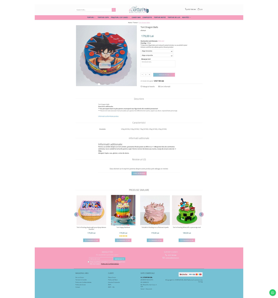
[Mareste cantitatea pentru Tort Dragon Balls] (149, 74)
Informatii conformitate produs (108, 116)
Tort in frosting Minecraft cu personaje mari (187, 227)
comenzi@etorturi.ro (172, 258)
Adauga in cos (164, 75)
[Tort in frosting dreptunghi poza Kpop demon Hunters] (91, 210)
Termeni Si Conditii (81, 280)
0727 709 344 (172, 255)
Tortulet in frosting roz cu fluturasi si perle (155, 227)
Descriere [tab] (139, 98)
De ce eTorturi (79, 277)
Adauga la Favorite (148, 86)
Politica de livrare (80, 285)
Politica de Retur (113, 280)
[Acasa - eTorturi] (139, 9)
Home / (130, 22)
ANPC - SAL (111, 287)
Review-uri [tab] (139, 159)
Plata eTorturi (112, 277)
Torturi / (135, 22)
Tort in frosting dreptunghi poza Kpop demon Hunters (91, 228)
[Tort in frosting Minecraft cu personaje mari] (187, 210)
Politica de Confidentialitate (110, 264)
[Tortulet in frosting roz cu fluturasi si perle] (155, 210)
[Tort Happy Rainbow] (123, 210)
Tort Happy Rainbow (123, 227)
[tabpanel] (106, 55)
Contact (77, 287)
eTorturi (143, 30)
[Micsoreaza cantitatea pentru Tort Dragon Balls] (142, 74)
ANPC (109, 285)
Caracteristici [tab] (139, 122)
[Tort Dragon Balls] (106, 55)
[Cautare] (114, 10)
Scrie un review (139, 173)
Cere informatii (165, 86)
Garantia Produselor (114, 282)
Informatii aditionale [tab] (139, 138)
